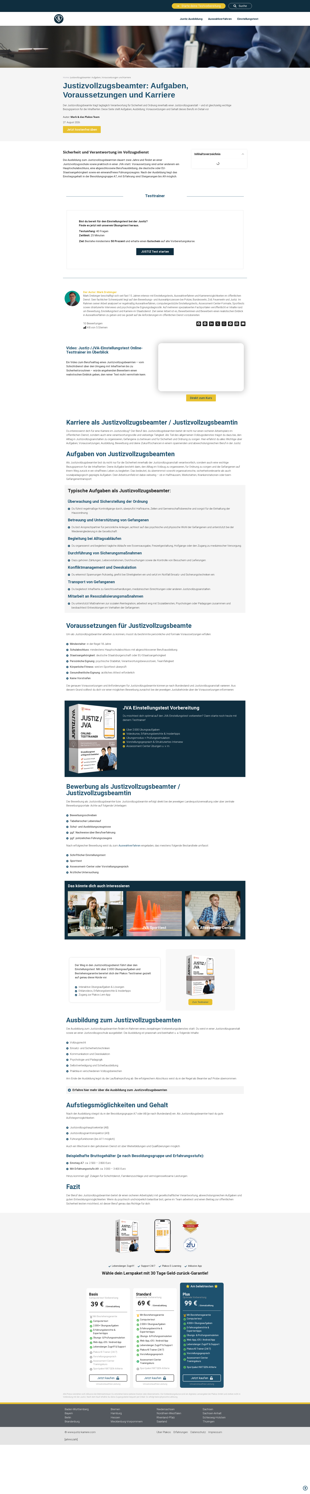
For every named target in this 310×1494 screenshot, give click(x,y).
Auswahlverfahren (220, 18)
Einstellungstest (247, 18)
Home (66, 77)
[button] (243, 154)
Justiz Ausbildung (191, 18)
